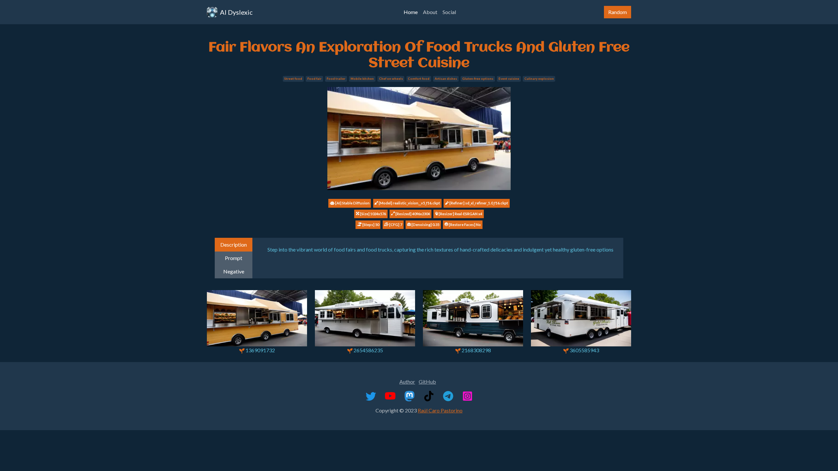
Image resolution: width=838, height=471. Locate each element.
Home (411, 12)
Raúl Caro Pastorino (440, 410)
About (430, 12)
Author (407, 381)
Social (449, 12)
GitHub (427, 381)
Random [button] (617, 12)
